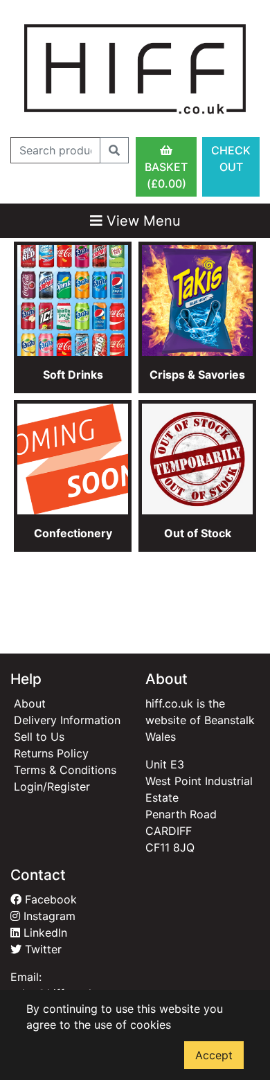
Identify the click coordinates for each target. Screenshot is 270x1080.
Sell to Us (39, 737)
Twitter (41, 949)
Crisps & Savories (197, 374)
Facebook (49, 899)
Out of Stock (197, 533)
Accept (214, 1055)
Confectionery (73, 533)
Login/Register (52, 786)
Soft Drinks (73, 374)
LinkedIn (43, 932)
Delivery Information (67, 720)
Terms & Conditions (65, 770)
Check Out (231, 158)
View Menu (141, 221)
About (30, 703)
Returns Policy (51, 753)
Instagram (47, 916)
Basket (166, 175)
